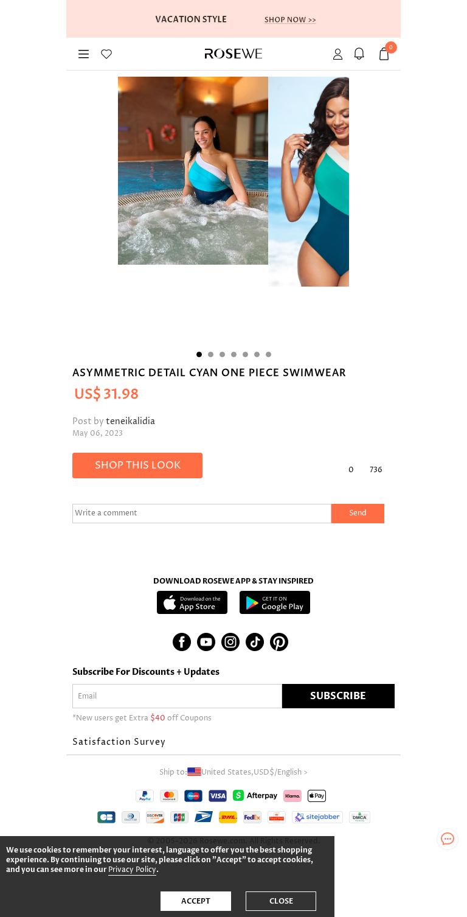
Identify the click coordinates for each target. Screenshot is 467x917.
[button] (233, 742)
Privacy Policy (132, 870)
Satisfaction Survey (119, 742)
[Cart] (361, 53)
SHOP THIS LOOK (138, 465)
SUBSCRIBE (338, 696)
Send (358, 513)
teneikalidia (130, 421)
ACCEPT (195, 901)
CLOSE (281, 901)
